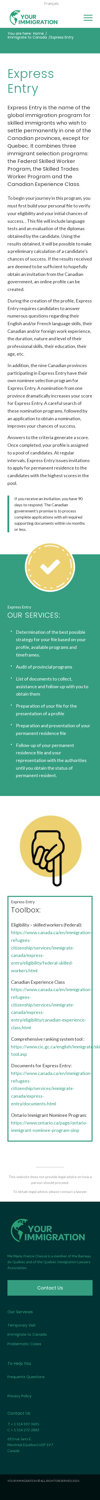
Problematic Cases (24, 1343)
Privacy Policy (19, 1396)
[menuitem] (51, 3)
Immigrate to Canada (27, 1334)
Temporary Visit (21, 1325)
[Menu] (85, 17)
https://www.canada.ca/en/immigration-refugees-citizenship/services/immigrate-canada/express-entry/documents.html (51, 1088)
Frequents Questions (26, 1376)
